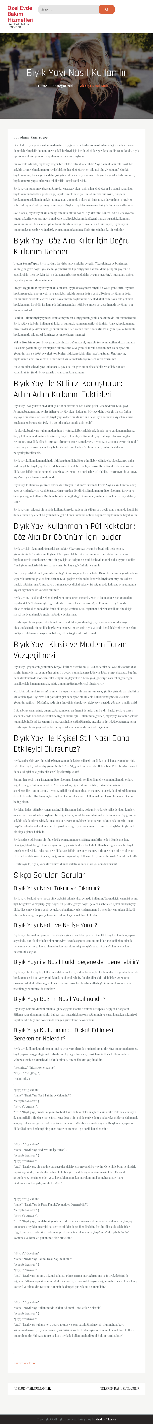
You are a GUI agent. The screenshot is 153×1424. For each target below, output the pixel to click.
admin (24, 137)
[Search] (107, 9)
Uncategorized (25, 1363)
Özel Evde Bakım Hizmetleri (20, 14)
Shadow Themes (106, 1419)
